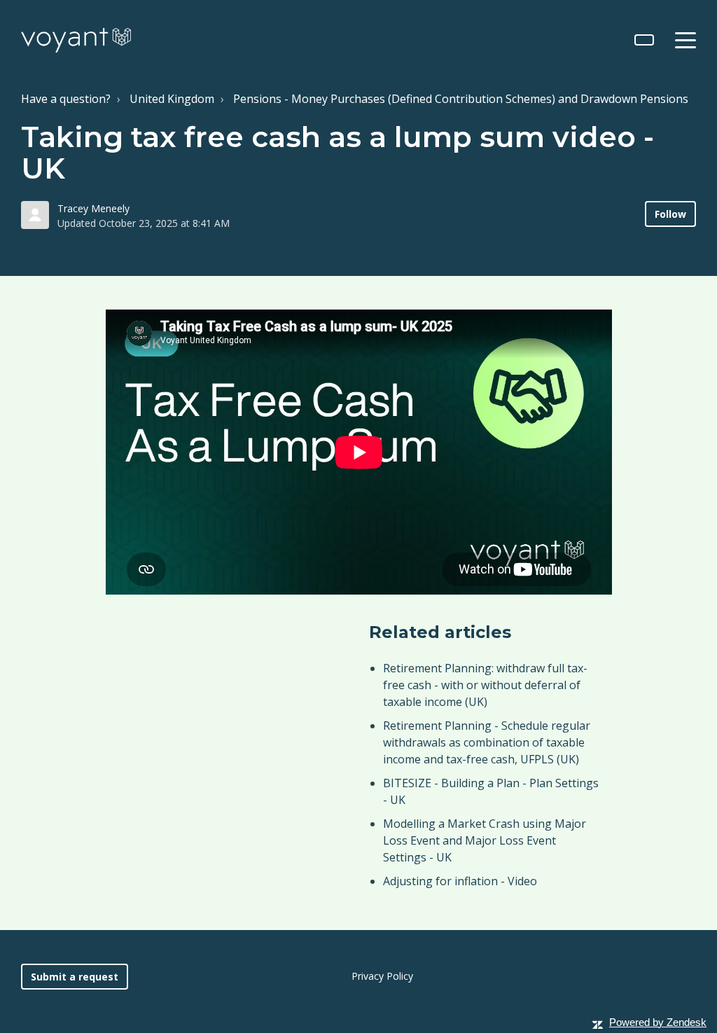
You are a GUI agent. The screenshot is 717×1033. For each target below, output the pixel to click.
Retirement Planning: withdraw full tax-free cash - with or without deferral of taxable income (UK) (485, 684)
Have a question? (66, 98)
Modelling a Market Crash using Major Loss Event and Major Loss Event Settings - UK (484, 840)
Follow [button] (670, 214)
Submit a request (74, 976)
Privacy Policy (382, 976)
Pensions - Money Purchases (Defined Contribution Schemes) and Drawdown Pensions (460, 98)
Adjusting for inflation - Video (460, 881)
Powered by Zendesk (657, 1022)
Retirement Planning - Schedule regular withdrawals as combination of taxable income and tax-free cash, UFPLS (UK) (486, 742)
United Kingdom (172, 98)
